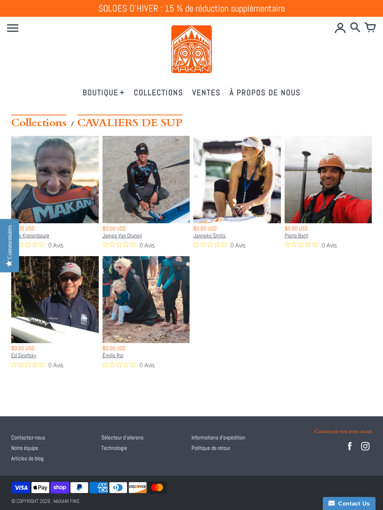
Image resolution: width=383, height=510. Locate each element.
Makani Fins (66, 501)
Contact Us (352, 503)
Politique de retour (211, 447)
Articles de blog (27, 458)
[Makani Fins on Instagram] (365, 451)
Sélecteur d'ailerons (122, 437)
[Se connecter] (340, 28)
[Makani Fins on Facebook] (349, 451)
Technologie (114, 447)
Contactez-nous (28, 437)
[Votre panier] (370, 28)
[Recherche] (355, 28)
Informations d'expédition (218, 437)
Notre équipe (24, 447)
